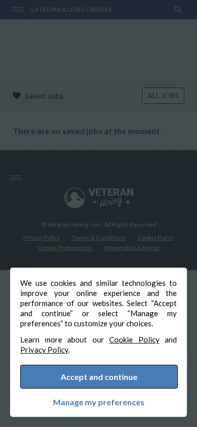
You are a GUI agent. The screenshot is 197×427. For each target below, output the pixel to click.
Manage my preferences (98, 402)
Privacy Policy (44, 349)
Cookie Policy (134, 339)
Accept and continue (99, 376)
